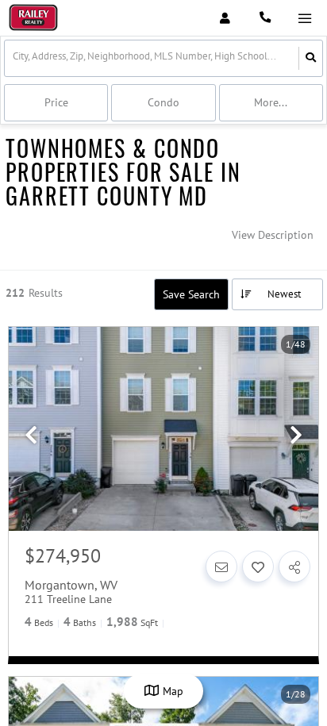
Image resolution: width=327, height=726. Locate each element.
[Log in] (225, 18)
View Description (273, 235)
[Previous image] (31, 435)
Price (56, 102)
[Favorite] (258, 566)
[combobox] (14, 58)
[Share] (294, 566)
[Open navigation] (304, 18)
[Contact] (221, 566)
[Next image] (296, 435)
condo (163, 102)
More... (270, 102)
